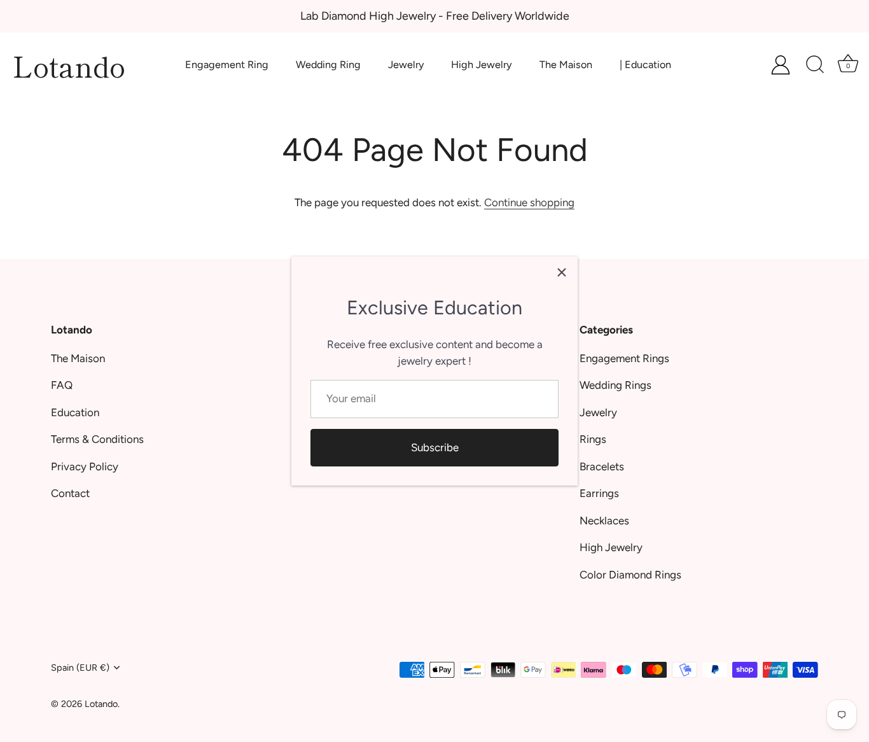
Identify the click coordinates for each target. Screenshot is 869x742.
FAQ (62, 385)
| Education (645, 65)
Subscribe (435, 447)
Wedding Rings (615, 385)
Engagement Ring (226, 65)
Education (75, 412)
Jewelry (406, 65)
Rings (593, 439)
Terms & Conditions (97, 439)
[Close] (562, 272)
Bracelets (602, 466)
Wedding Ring (328, 65)
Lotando (69, 65)
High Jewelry (481, 65)
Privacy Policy (84, 466)
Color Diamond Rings (630, 574)
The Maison (565, 65)
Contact (70, 493)
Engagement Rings (624, 358)
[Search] (815, 65)
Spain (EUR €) (80, 667)
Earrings (599, 493)
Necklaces (604, 520)
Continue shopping (529, 202)
